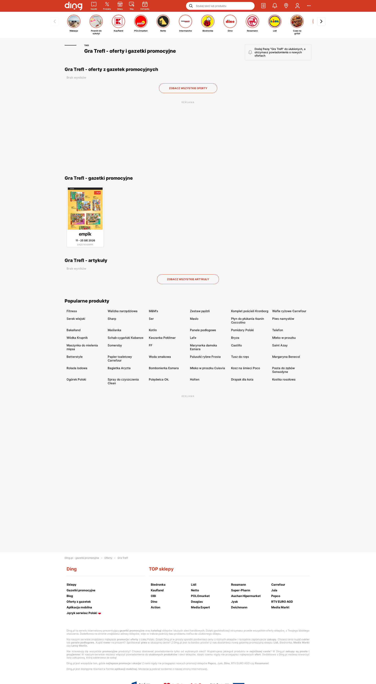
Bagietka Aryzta (119, 368)
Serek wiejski (76, 319)
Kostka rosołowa (284, 379)
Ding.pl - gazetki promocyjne (82, 557)
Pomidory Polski (242, 330)
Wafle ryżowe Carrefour (289, 311)
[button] (263, 6)
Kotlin (153, 330)
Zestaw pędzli (200, 311)
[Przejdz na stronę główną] (73, 6)
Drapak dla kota (242, 379)
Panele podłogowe (203, 330)
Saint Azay (280, 345)
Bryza (235, 338)
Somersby (115, 345)
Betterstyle (75, 357)
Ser (151, 319)
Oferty (108, 557)
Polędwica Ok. (159, 379)
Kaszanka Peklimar (162, 338)
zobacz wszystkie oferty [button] (188, 88)
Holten (194, 379)
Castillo (236, 345)
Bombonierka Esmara (164, 368)
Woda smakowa (160, 357)
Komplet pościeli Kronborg (249, 311)
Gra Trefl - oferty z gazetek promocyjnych (111, 69)
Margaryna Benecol (286, 357)
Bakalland (73, 330)
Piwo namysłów (283, 319)
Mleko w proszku (284, 338)
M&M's (153, 311)
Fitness (72, 311)
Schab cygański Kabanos (125, 338)
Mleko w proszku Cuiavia (207, 368)
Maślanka (114, 330)
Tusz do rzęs (240, 357)
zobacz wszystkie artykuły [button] (188, 279)
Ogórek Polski (76, 379)
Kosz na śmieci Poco (245, 368)
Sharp (112, 319)
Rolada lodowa (77, 368)
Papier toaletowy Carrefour (120, 358)
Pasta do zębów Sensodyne (283, 370)
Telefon (277, 330)
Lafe (193, 338)
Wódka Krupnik (77, 338)
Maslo (194, 319)
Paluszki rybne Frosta (205, 357)
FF (150, 345)
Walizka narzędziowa (122, 311)
